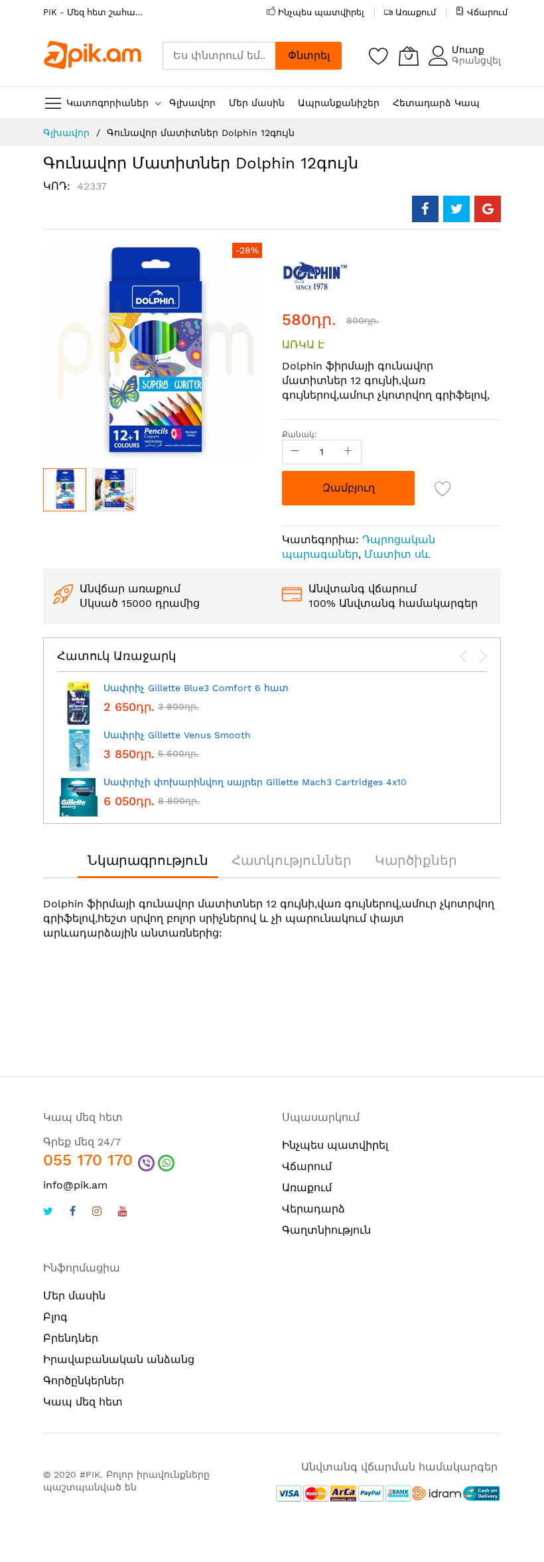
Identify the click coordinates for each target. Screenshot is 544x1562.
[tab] (148, 860)
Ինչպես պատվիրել (321, 12)
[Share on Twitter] (456, 209)
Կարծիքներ (416, 860)
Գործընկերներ (83, 1380)
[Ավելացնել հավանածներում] (443, 488)
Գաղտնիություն (326, 1230)
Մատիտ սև (397, 554)
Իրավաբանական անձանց (118, 1359)
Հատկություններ (292, 860)
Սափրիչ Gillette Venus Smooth (177, 735)
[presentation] (464, 656)
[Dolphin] (315, 275)
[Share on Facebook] (425, 209)
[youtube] (122, 1212)
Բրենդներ (70, 1338)
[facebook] (73, 1212)
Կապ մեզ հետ (83, 1402)
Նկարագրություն (148, 860)
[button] (114, 489)
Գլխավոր (66, 132)
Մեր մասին (74, 1295)
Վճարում (487, 12)
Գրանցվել (476, 60)
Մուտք (468, 49)
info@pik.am (75, 1185)
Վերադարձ (313, 1209)
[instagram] (97, 1212)
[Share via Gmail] (487, 209)
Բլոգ (55, 1317)
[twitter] (48, 1212)
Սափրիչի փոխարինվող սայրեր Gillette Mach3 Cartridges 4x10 (255, 782)
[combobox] (219, 56)
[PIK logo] (93, 55)
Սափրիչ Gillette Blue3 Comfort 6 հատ (196, 688)
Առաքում (415, 12)
